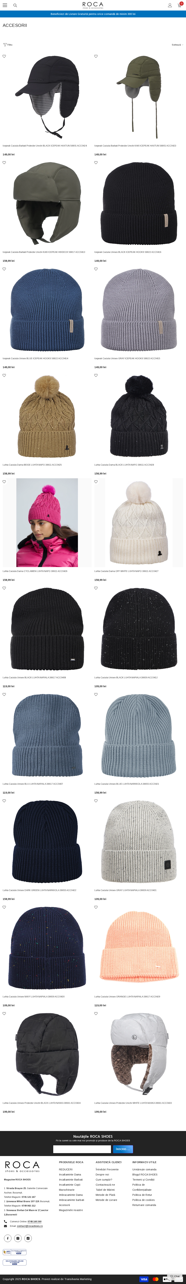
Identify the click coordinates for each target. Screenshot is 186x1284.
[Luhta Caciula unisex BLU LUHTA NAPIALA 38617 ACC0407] (47, 735)
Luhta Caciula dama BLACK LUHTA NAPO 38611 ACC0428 (124, 465)
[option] (93, 14)
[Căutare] (15, 5)
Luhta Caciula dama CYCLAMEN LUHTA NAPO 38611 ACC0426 (35, 571)
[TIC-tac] (28, 1238)
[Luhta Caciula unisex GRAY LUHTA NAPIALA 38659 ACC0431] (138, 841)
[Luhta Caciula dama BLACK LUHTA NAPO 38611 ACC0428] (138, 416)
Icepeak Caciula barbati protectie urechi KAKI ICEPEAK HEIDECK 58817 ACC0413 (44, 252)
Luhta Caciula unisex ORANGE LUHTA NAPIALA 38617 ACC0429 (127, 996)
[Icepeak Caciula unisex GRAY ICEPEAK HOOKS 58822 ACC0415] (138, 310)
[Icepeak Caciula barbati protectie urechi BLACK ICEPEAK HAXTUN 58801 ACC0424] (47, 97)
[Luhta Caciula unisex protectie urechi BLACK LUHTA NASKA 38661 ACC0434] (47, 1054)
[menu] (5, 5)
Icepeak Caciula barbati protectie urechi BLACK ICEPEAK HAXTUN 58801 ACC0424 (45, 145)
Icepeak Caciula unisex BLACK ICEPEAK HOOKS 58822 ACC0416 (127, 252)
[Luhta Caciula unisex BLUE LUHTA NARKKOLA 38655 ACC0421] (138, 735)
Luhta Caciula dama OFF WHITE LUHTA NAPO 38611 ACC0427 (126, 571)
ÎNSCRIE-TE (123, 1149)
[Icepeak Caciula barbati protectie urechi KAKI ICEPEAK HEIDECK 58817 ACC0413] (47, 203)
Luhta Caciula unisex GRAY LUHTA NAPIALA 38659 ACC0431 (125, 890)
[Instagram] (18, 1238)
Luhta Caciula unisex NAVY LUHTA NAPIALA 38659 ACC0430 (33, 996)
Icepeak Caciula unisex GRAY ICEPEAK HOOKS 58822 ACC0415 (127, 358)
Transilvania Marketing (78, 1279)
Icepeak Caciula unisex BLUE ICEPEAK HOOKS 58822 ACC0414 (35, 358)
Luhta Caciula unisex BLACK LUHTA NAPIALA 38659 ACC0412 (126, 677)
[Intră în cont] (170, 5)
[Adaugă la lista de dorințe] (4, 56)
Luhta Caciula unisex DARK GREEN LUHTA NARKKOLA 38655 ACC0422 (39, 890)
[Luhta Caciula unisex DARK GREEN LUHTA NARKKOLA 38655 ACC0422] (47, 841)
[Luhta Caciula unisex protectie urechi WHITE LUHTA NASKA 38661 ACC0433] (138, 1054)
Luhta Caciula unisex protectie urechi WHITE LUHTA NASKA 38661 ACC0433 (133, 1103)
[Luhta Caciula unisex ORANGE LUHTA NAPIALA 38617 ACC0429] (138, 948)
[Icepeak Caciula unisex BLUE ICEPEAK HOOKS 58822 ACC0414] (47, 310)
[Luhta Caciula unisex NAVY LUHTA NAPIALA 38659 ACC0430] (47, 948)
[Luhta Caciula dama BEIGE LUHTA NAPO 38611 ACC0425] (47, 416)
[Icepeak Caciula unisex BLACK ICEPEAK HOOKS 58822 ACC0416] (138, 203)
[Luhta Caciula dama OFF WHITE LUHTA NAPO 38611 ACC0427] (138, 522)
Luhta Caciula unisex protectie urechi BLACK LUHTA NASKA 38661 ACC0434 (41, 1103)
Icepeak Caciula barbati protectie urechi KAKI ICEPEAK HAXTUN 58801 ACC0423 (135, 145)
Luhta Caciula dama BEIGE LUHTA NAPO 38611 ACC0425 (32, 465)
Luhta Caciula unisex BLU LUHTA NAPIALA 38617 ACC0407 (33, 784)
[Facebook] (7, 1238)
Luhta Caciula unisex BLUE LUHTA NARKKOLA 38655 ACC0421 (126, 784)
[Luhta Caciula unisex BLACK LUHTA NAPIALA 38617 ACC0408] (47, 629)
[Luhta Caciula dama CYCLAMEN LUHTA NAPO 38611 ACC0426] (47, 522)
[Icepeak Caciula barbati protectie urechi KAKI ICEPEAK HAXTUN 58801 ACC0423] (138, 97)
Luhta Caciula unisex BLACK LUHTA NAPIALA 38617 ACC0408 (34, 677)
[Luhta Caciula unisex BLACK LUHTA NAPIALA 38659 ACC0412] (138, 629)
